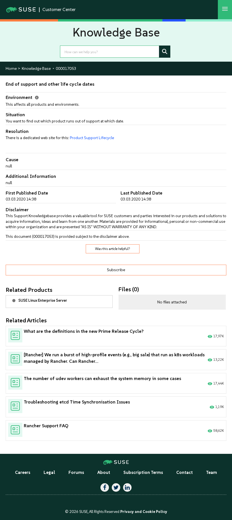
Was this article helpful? (112, 249)
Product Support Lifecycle (92, 137)
